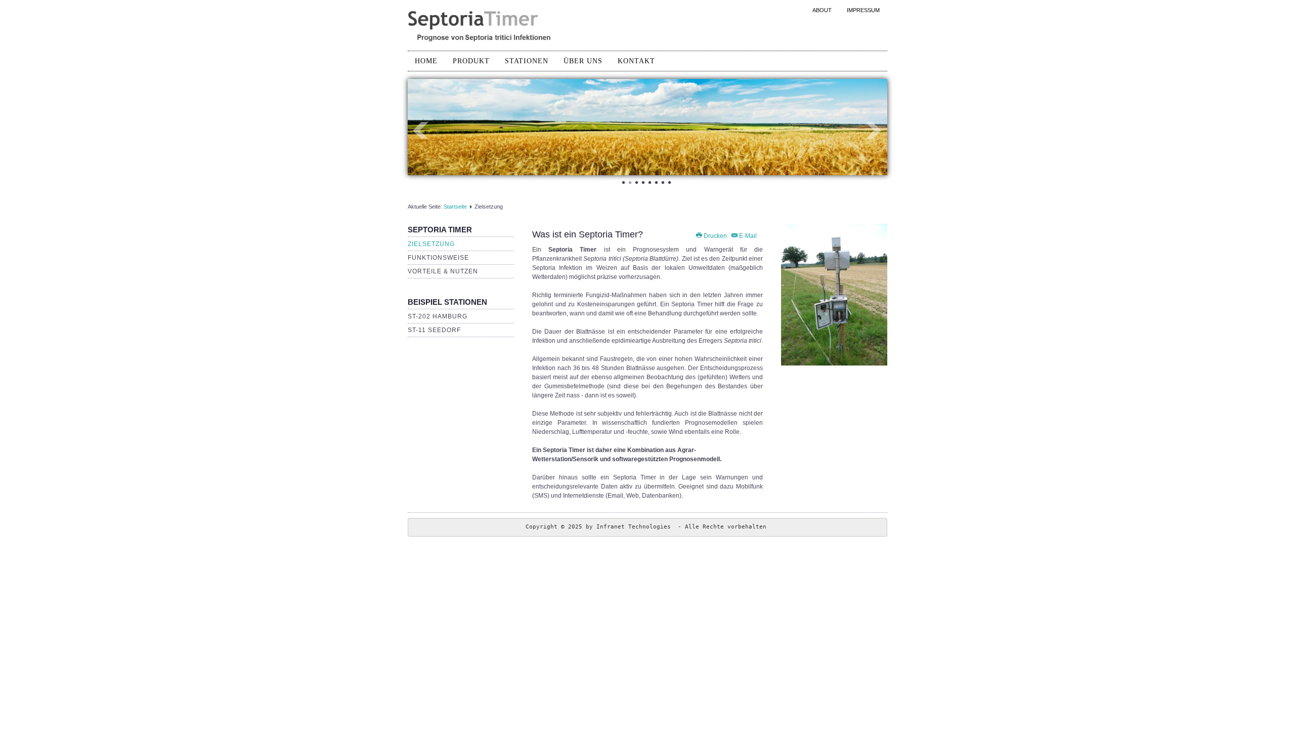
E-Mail (747, 235)
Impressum (863, 10)
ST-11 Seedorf (434, 330)
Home (426, 61)
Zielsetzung (431, 244)
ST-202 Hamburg (437, 316)
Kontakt (636, 61)
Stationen (526, 61)
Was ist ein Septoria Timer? (587, 234)
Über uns (583, 61)
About (822, 10)
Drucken (715, 235)
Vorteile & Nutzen (443, 271)
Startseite (455, 207)
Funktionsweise (438, 257)
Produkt (471, 61)
